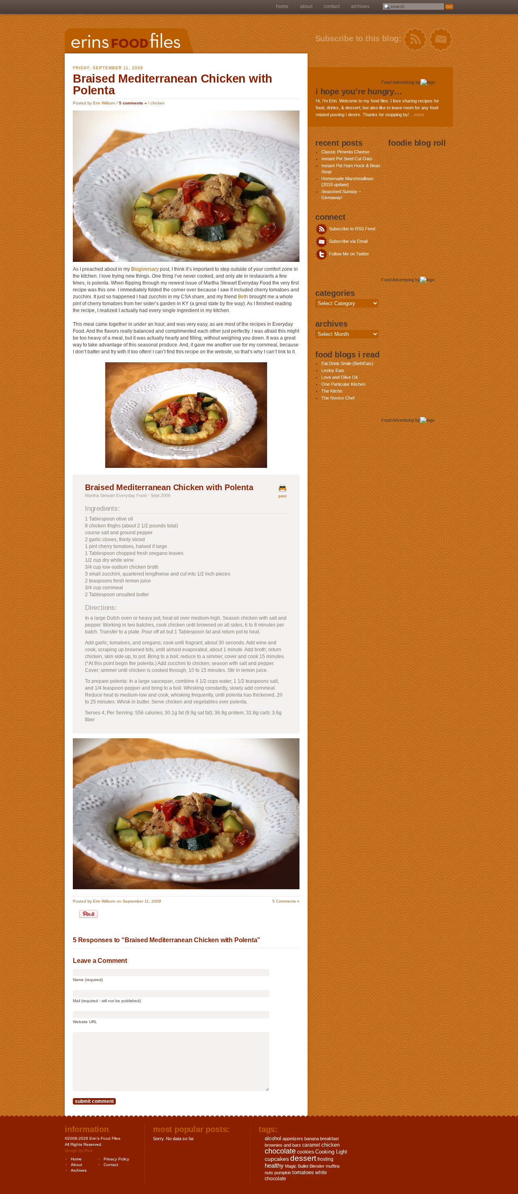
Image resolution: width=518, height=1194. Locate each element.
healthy (274, 1165)
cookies (305, 1152)
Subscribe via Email (347, 241)
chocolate (280, 1151)
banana (311, 1138)
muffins (333, 1166)
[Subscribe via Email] (441, 39)
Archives (360, 6)
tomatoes (303, 1172)
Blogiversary (144, 269)
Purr (88, 1150)
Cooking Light (331, 1152)
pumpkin (282, 1172)
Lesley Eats (332, 370)
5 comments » (133, 103)
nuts (269, 1172)
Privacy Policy (116, 1159)
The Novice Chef (338, 397)
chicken (158, 103)
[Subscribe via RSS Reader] (415, 39)
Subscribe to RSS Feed (351, 228)
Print (282, 496)
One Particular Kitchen (343, 384)
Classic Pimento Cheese (345, 151)
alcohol (273, 1138)
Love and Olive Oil (339, 377)
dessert (303, 1158)
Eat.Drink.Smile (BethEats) (347, 363)
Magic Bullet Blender (305, 1166)
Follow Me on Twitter (348, 253)
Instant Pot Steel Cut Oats (346, 158)
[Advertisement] (413, 184)
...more (417, 114)
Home (282, 6)
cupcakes (277, 1159)
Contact (332, 6)
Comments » (285, 901)
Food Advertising (397, 82)
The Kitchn (331, 391)
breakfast (329, 1138)
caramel (311, 1145)
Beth (243, 297)
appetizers (292, 1138)
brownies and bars (283, 1145)
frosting (325, 1159)
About (306, 6)
